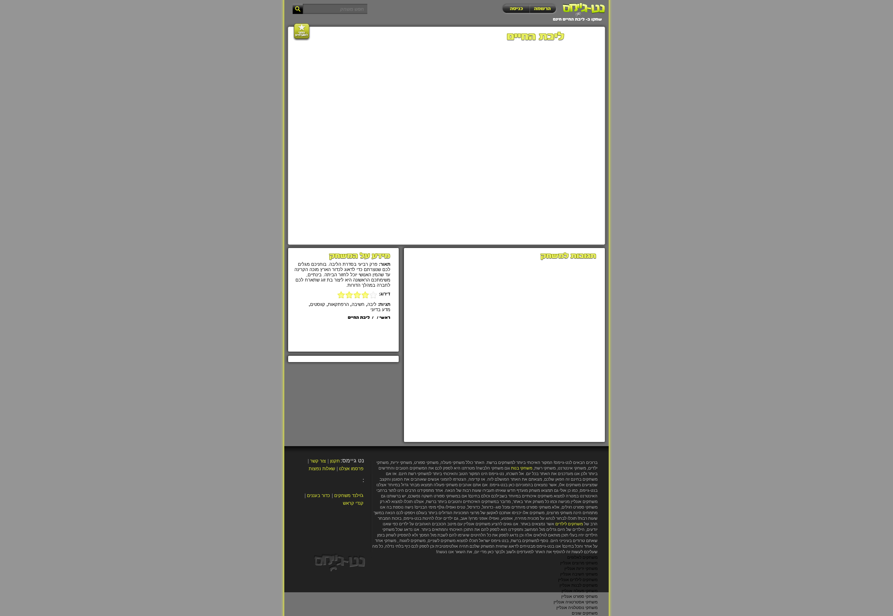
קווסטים (317, 304)
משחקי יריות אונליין (581, 568)
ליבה (371, 304)
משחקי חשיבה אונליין (579, 574)
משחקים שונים (585, 613)
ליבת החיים (359, 318)
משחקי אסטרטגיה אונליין (576, 602)
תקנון (335, 461)
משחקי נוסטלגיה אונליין (577, 607)
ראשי (385, 318)
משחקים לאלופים (582, 557)
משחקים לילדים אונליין (578, 579)
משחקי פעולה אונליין (580, 590)
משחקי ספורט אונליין (579, 596)
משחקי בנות (521, 468)
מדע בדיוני (380, 309)
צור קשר (318, 461)
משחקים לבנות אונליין (579, 585)
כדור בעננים (318, 495)
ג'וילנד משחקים (348, 495)
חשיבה (358, 304)
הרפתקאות (338, 304)
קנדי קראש (353, 503)
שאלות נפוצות (322, 468)
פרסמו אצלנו (351, 468)
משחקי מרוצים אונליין (579, 563)
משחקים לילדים (569, 523)
